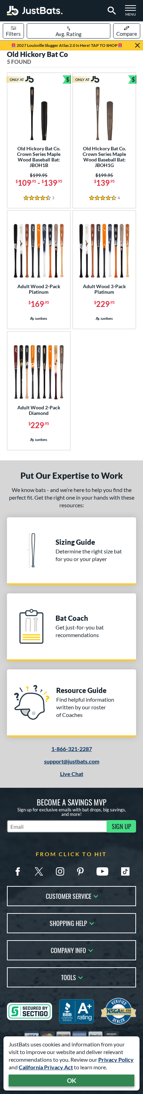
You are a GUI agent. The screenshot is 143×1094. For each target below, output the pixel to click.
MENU (132, 12)
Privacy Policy (116, 1059)
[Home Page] (34, 10)
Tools (68, 977)
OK (71, 1080)
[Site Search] (110, 10)
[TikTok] (125, 871)
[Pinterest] (80, 871)
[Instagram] (60, 871)
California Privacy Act (46, 1067)
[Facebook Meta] (18, 871)
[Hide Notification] (137, 45)
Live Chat (71, 773)
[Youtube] (102, 871)
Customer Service (68, 896)
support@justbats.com (71, 761)
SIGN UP (121, 826)
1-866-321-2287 (71, 748)
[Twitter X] (39, 871)
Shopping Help (68, 923)
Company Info (68, 950)
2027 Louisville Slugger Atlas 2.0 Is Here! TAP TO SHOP (67, 45)
